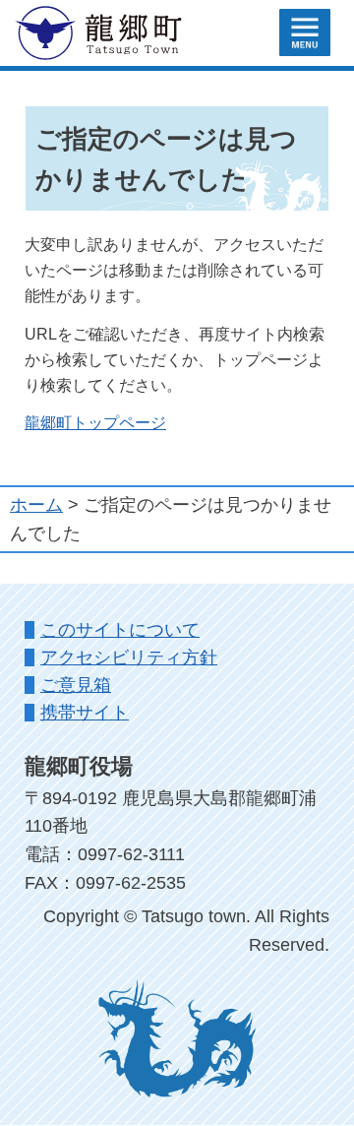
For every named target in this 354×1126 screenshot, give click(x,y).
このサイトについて (120, 630)
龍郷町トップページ (95, 422)
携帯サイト (84, 712)
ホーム (36, 505)
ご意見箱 (75, 685)
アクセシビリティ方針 (128, 657)
